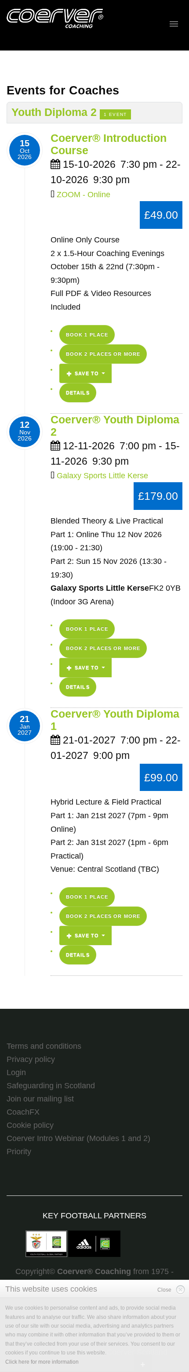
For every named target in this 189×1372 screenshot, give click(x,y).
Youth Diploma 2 (55, 112)
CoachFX (23, 1112)
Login (16, 1072)
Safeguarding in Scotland (51, 1085)
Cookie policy (30, 1125)
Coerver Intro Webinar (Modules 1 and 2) (78, 1138)
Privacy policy (31, 1059)
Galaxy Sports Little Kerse (102, 475)
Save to (87, 373)
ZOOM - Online (83, 194)
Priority (19, 1151)
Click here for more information (42, 1362)
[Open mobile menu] (173, 24)
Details (78, 392)
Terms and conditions (44, 1046)
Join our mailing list (40, 1098)
